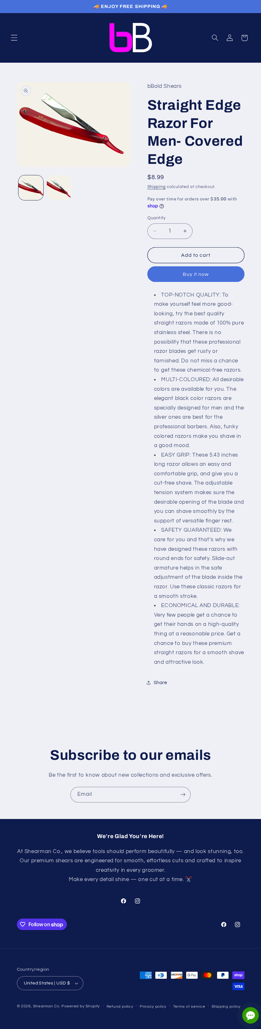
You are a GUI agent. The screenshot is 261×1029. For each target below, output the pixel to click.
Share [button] (160, 682)
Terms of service (189, 1006)
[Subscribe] (183, 794)
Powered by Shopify (80, 1006)
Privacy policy (153, 1006)
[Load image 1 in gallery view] (30, 187)
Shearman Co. (46, 1006)
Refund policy (120, 1006)
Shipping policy (226, 1006)
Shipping (156, 187)
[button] (14, 38)
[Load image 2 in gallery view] (59, 187)
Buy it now (196, 274)
